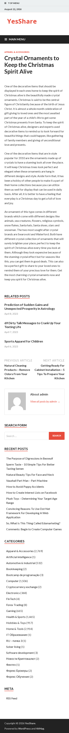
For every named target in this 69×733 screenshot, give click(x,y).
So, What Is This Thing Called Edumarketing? (33, 523)
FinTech (11, 598)
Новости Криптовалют (20, 658)
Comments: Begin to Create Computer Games (34, 529)
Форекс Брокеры (17, 670)
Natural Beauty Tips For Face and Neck (30, 474)
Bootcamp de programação (22, 575)
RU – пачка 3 (14, 640)
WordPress (24, 728)
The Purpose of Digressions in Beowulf (29, 458)
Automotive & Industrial (20, 563)
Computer (12, 581)
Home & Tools (15, 628)
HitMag (40, 728)
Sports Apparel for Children (23, 341)
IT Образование (16, 634)
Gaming (11, 610)
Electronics (13, 592)
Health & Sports (15, 616)
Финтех (11, 664)
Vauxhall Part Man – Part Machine (26, 480)
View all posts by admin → (45, 401)
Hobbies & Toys (16, 622)
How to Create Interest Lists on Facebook (31, 492)
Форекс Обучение (17, 676)
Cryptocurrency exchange (22, 587)
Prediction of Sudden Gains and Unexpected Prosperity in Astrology (29, 306)
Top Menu (13, 3)
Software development (20, 652)
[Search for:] (34, 436)
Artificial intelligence (18, 557)
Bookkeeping (14, 569)
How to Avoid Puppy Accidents (25, 486)
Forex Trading (14, 604)
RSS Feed (11, 698)
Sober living (13, 646)
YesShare (22, 21)
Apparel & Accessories (16, 52)
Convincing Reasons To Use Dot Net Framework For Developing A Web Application (28, 513)
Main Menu (17, 39)
